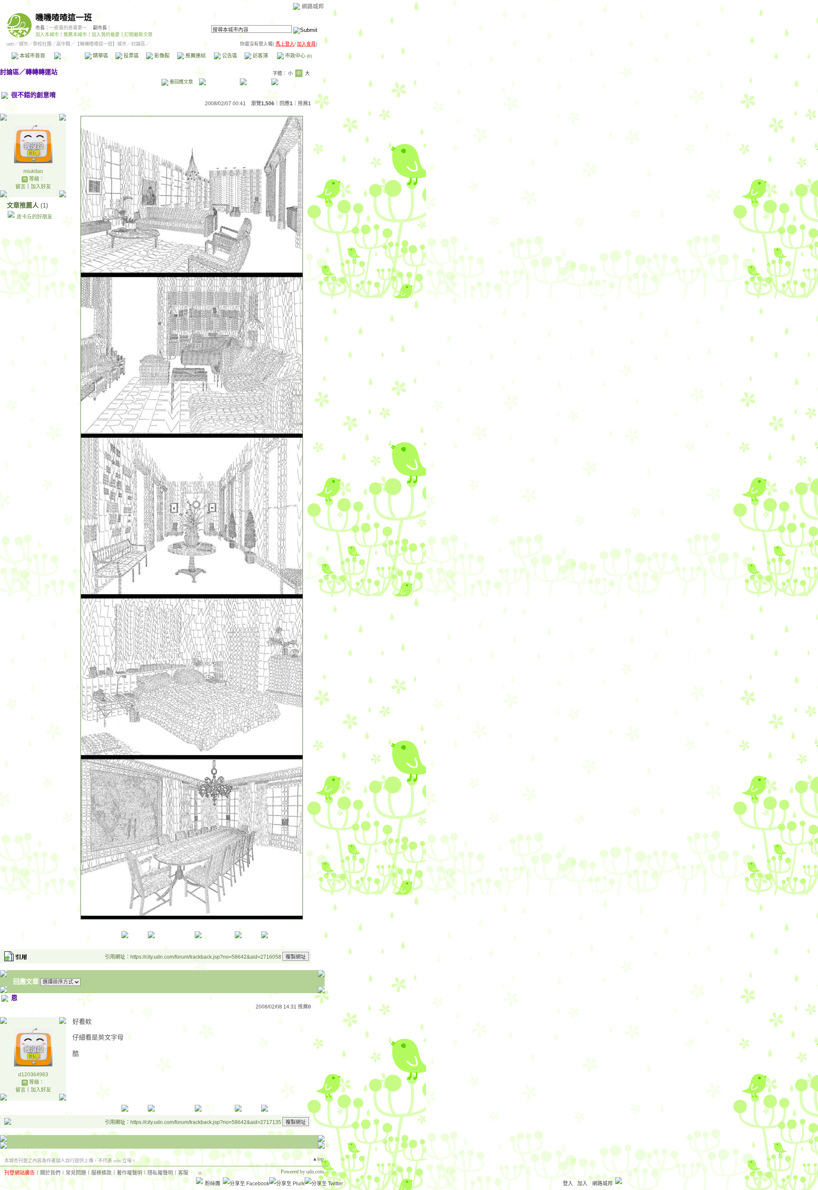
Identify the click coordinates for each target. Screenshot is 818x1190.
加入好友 (41, 187)
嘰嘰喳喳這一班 (63, 17)
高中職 (63, 43)
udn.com (315, 1172)
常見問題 (76, 1173)
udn (10, 43)
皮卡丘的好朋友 (34, 217)
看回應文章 (180, 81)
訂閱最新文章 (138, 34)
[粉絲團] (199, 1180)
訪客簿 (259, 56)
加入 (582, 1184)
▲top (318, 1159)
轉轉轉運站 (42, 71)
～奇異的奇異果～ (68, 27)
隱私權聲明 (160, 1173)
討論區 (69, 56)
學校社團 (42, 43)
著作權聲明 (129, 1173)
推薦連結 (195, 56)
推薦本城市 (75, 34)
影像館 (161, 56)
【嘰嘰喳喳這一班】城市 (101, 43)
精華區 (100, 56)
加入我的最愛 (106, 34)
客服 (183, 1173)
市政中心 (298, 56)
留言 (20, 187)
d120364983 (33, 1075)
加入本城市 (47, 34)
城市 (23, 43)
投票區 (130, 56)
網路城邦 (313, 6)
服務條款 (101, 1173)
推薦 (304, 104)
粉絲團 (212, 1184)
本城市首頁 (31, 56)
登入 (568, 1184)
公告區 (229, 56)
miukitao (33, 171)
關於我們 (50, 1173)
